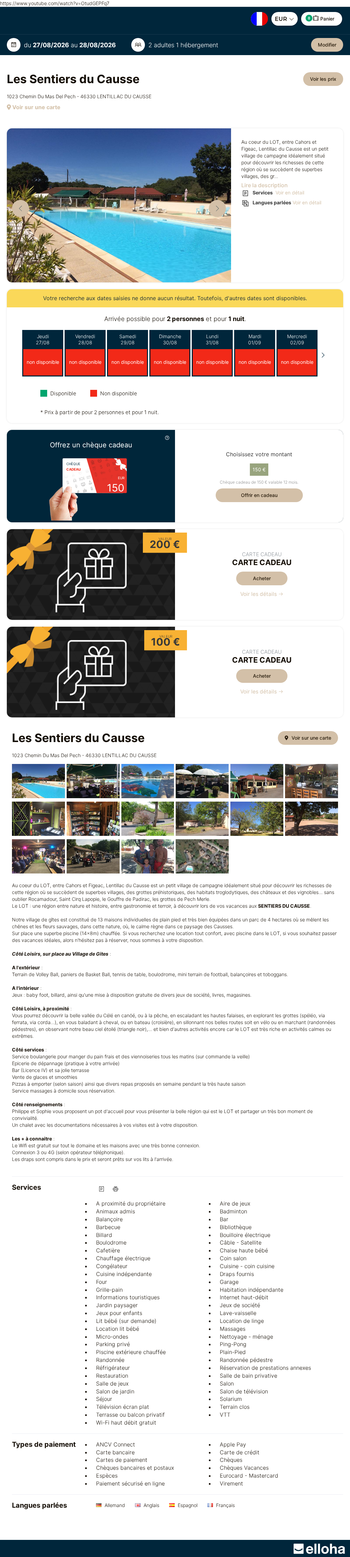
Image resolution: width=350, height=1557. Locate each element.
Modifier (327, 45)
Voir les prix (323, 79)
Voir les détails (259, 594)
